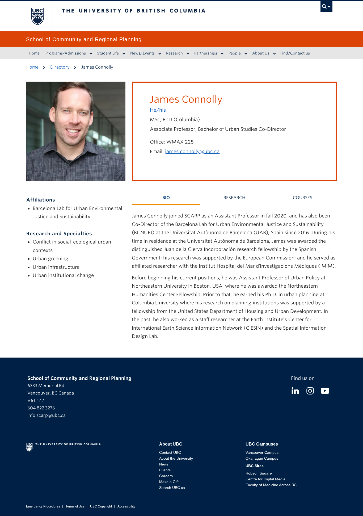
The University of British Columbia (37, 16)
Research (174, 53)
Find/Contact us (295, 53)
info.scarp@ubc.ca (46, 415)
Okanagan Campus (262, 458)
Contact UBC (170, 452)
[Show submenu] (91, 53)
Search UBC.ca (172, 487)
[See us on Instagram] (310, 390)
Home (34, 53)
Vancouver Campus (262, 452)
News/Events (142, 53)
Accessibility (126, 506)
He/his (158, 110)
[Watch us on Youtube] (325, 390)
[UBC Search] (326, 8)
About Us (260, 53)
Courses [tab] (302, 197)
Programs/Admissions (65, 53)
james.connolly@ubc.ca (192, 151)
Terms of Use (75, 506)
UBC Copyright (101, 506)
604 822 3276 (41, 407)
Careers (166, 476)
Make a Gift (169, 482)
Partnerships (205, 53)
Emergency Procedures (43, 506)
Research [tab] (234, 197)
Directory (60, 67)
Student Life (108, 53)
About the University (176, 458)
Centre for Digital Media (265, 479)
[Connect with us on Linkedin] (295, 390)
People (235, 53)
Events (165, 470)
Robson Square (259, 473)
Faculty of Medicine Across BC (271, 485)
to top (346, 503)
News (163, 464)
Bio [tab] (166, 197)
